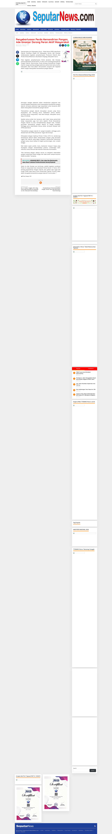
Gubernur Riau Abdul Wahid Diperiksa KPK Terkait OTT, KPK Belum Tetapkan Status (85, 394)
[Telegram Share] (65, 45)
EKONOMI (74, 830)
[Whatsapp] (68, 45)
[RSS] (40, 182)
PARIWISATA (60, 830)
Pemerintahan (19, 45)
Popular (78, 368)
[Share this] (60, 45)
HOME (41, 830)
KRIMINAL (81, 830)
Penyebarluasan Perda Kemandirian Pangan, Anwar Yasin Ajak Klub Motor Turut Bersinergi (51, 188)
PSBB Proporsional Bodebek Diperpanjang (83, 373)
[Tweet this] (63, 45)
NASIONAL (47, 830)
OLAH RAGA (67, 830)
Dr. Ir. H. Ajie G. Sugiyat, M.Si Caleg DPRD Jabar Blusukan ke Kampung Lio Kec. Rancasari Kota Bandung (29, 188)
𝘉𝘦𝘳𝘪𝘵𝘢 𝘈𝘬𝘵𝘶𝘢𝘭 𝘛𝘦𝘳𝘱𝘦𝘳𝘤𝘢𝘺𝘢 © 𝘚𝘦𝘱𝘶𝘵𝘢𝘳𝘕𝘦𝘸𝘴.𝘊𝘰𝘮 (27, 830)
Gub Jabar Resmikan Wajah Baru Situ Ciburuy (85, 384)
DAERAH (54, 830)
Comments (91, 368)
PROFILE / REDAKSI (20, 831)
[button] (96, 4)
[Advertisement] (84, 692)
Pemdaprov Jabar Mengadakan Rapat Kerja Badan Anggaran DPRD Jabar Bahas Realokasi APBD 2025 (86, 378)
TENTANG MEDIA (88, 830)
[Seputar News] (55, 17)
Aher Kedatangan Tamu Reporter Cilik (85, 389)
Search (74, 768)
